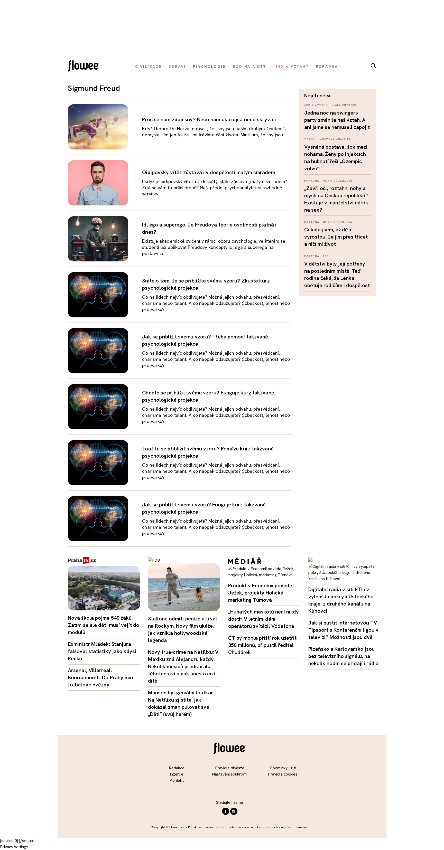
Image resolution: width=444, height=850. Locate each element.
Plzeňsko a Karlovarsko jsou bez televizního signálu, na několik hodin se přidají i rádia (343, 656)
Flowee (85, 66)
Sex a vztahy (316, 105)
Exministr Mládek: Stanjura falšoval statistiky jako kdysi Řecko (102, 651)
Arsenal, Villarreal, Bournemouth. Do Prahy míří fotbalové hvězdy (101, 677)
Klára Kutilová (344, 105)
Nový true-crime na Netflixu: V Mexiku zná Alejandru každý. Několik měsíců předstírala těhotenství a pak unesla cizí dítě (183, 666)
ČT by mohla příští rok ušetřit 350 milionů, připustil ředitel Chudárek (262, 645)
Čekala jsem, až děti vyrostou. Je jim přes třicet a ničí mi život (336, 236)
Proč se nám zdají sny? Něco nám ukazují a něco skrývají (209, 119)
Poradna (311, 180)
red (326, 256)
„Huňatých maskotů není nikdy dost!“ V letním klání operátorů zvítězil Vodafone (263, 618)
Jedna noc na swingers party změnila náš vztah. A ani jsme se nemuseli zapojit (337, 119)
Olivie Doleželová (337, 180)
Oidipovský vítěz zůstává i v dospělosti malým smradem (208, 172)
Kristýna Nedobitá (335, 139)
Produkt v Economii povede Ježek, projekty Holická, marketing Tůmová (260, 592)
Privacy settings (14, 846)
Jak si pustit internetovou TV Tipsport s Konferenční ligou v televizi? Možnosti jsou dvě (343, 629)
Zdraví (310, 139)
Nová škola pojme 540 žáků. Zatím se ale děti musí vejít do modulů (103, 625)
